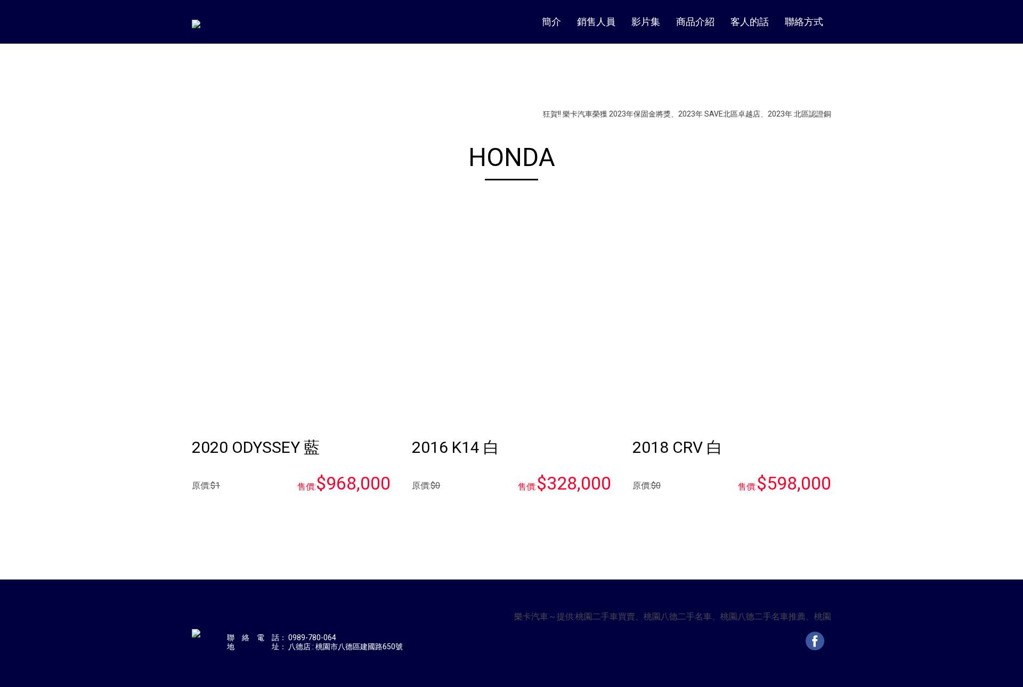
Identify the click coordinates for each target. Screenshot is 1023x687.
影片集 (645, 21)
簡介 (551, 21)
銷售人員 (596, 21)
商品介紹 (695, 21)
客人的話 (749, 21)
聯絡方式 (804, 21)
